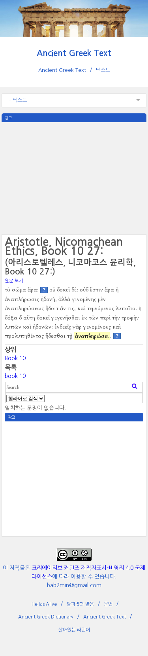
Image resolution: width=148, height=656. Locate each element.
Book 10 (15, 358)
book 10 (15, 376)
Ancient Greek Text (74, 53)
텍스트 (103, 70)
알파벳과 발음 (80, 604)
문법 (108, 604)
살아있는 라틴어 (74, 630)
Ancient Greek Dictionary (45, 617)
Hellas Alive (44, 604)
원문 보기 (14, 280)
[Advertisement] (74, 177)
